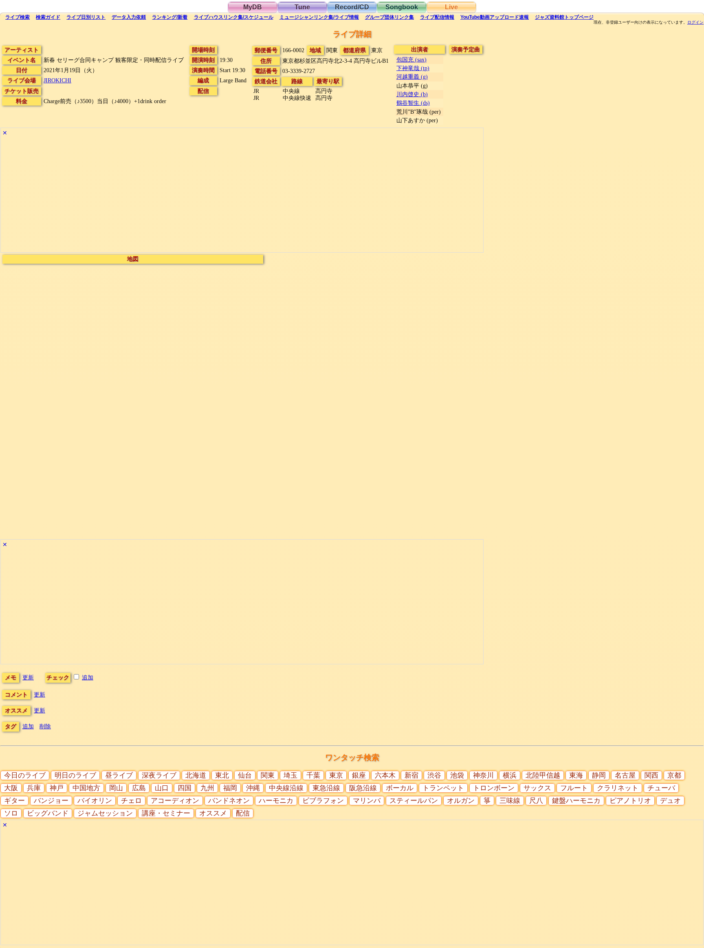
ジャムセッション (105, 813)
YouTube (494, 17)
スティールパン (413, 801)
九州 (207, 788)
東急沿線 (326, 788)
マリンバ (367, 801)
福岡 (230, 788)
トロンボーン (494, 788)
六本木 (385, 775)
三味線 (509, 801)
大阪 (11, 788)
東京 (336, 775)
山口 (162, 788)
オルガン (461, 801)
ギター (14, 801)
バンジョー (51, 801)
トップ (564, 17)
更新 (28, 677)
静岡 (599, 775)
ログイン (695, 22)
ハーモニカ (276, 801)
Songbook (401, 7)
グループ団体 (389, 17)
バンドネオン (229, 801)
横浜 (510, 775)
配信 (437, 17)
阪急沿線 (363, 788)
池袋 (457, 775)
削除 (45, 726)
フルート (574, 788)
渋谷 (434, 775)
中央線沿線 (286, 788)
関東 (268, 775)
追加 (87, 677)
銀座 (359, 775)
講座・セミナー (166, 813)
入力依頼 (129, 17)
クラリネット (617, 788)
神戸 (57, 788)
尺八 (536, 801)
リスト (86, 17)
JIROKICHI (57, 80)
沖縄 (253, 788)
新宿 (411, 775)
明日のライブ (75, 775)
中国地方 (86, 788)
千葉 (313, 775)
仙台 (245, 775)
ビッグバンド (47, 813)
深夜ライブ (159, 775)
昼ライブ (119, 775)
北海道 (195, 775)
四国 (184, 788)
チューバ (661, 788)
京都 (674, 775)
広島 (139, 788)
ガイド (48, 17)
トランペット (443, 788)
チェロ (131, 801)
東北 (222, 775)
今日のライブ (25, 775)
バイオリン (94, 801)
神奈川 (483, 775)
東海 (576, 775)
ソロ (11, 813)
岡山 (116, 788)
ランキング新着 (169, 17)
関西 (651, 775)
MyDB (252, 7)
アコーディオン (175, 801)
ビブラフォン (323, 801)
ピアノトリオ (630, 801)
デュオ (670, 801)
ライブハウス (233, 17)
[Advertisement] (242, 195)
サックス (537, 788)
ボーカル (400, 788)
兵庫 (34, 788)
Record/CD (352, 7)
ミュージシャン (319, 17)
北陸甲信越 (543, 775)
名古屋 (625, 775)
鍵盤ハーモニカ (576, 801)
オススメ (213, 813)
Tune (302, 7)
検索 (17, 17)
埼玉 (290, 775)
